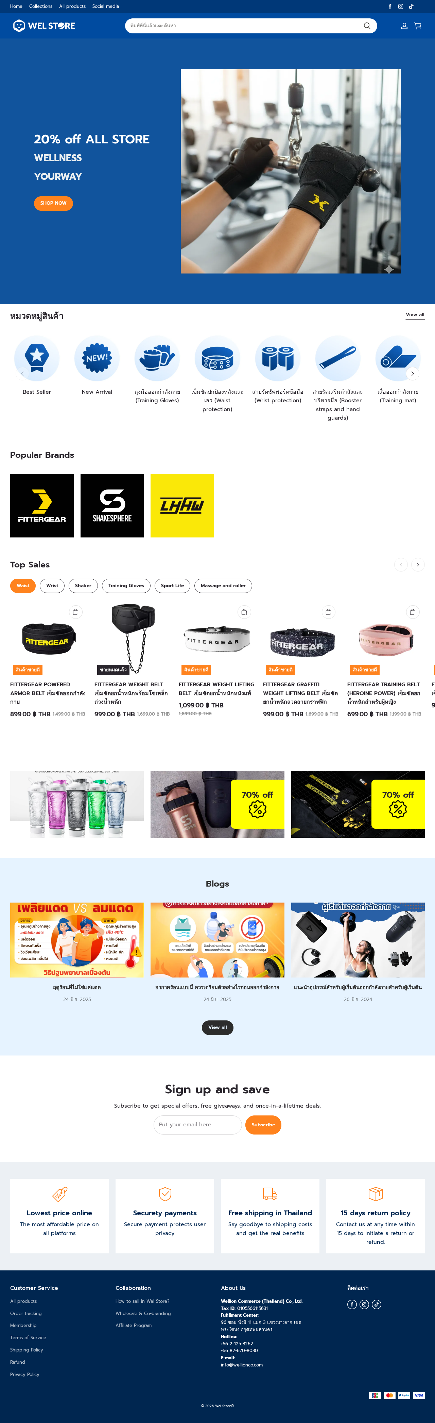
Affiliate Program (134, 1325)
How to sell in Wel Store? (143, 1301)
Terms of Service (28, 1337)
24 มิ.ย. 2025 (77, 999)
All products (72, 6)
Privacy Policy (24, 1374)
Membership (23, 1325)
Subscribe (263, 1124)
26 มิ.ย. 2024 (358, 999)
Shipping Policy (26, 1350)
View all (415, 314)
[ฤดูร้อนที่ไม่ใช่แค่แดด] (77, 940)
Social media (105, 6)
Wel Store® (224, 1405)
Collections (40, 6)
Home (16, 6)
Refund (17, 1362)
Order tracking (26, 1313)
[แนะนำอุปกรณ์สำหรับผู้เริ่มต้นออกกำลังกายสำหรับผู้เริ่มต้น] (358, 940)
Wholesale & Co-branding (143, 1313)
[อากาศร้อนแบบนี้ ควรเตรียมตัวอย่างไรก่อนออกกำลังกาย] (217, 940)
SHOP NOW (53, 203)
